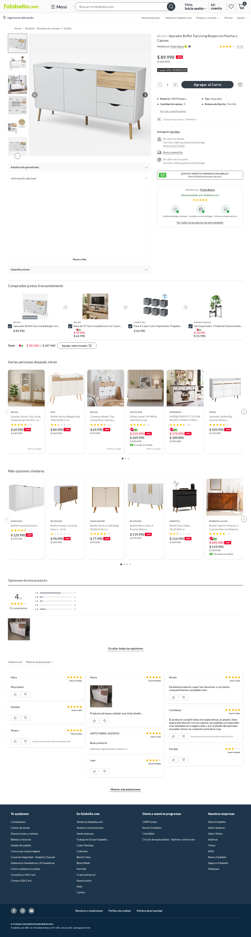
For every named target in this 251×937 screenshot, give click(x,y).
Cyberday (82, 851)
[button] (125, 6)
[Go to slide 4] (130, 564)
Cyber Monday (85, 845)
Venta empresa (85, 833)
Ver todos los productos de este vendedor (200, 222)
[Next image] (145, 95)
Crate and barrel (86, 874)
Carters (81, 892)
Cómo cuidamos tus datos (25, 868)
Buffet (67, 28)
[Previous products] (7, 411)
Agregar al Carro (207, 84)
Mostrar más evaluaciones (125, 789)
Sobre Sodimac (216, 827)
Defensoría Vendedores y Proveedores (33, 862)
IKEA (211, 851)
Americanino (84, 880)
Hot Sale (81, 868)
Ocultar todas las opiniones (125, 648)
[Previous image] (35, 95)
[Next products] (244, 411)
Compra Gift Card (21, 880)
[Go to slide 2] (125, 458)
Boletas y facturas (21, 839)
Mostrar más (80, 259)
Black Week (83, 862)
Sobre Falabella (217, 821)
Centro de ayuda (20, 827)
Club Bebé (148, 833)
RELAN (161, 36)
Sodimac (213, 839)
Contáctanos (18, 821)
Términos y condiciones (89, 910)
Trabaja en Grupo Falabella (92, 839)
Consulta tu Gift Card (23, 874)
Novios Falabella (151, 827)
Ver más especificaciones (173, 111)
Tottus (211, 845)
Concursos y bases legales (25, 851)
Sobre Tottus (215, 833)
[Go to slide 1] (122, 459)
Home (17, 28)
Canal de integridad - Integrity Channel (33, 857)
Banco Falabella (217, 857)
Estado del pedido (21, 845)
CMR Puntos (149, 821)
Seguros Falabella (218, 862)
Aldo (79, 886)
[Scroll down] (17, 156)
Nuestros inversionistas (90, 827)
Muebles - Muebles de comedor (43, 28)
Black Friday (84, 857)
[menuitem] (205, 18)
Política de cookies (120, 910)
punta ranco (207, 189)
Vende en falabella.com (90, 821)
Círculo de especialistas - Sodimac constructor (168, 839)
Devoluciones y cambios (24, 833)
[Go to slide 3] (128, 458)
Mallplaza (213, 868)
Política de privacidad (149, 910)
